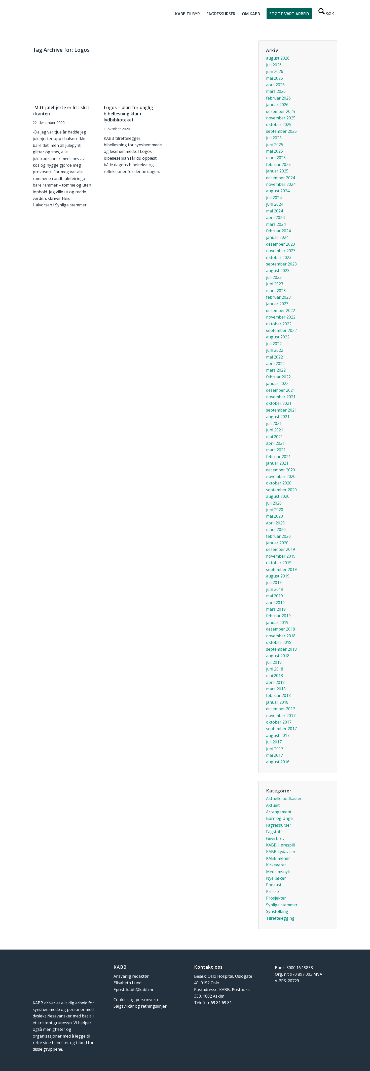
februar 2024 (278, 231)
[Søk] (326, 14)
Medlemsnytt (278, 871)
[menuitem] (187, 14)
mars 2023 (276, 290)
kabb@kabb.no (140, 989)
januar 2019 (277, 622)
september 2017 (281, 728)
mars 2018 (276, 689)
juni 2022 (274, 350)
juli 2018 (274, 662)
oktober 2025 (278, 124)
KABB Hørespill (280, 845)
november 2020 (280, 476)
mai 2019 (274, 596)
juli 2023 (274, 277)
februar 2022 (278, 377)
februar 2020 (278, 536)
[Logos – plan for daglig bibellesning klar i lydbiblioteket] (133, 79)
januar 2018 (277, 702)
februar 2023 (278, 297)
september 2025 (281, 131)
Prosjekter (276, 898)
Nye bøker (276, 878)
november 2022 (280, 317)
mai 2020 (274, 516)
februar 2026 (278, 98)
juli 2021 (274, 423)
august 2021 (277, 416)
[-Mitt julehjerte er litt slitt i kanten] (62, 79)
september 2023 (281, 264)
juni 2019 (274, 589)
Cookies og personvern (136, 999)
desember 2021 (280, 390)
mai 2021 (274, 436)
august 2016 (277, 762)
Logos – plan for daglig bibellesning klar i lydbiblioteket (128, 113)
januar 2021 (277, 463)
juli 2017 (274, 742)
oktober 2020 (278, 483)
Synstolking (277, 911)
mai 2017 (274, 755)
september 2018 (281, 649)
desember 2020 (280, 470)
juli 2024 (274, 197)
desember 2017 (280, 708)
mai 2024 (274, 211)
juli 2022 (274, 343)
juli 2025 (274, 138)
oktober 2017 (278, 722)
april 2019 (275, 602)
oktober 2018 (278, 642)
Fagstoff (274, 831)
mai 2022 (274, 357)
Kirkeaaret (276, 865)
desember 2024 (280, 178)
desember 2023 (280, 244)
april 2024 (275, 217)
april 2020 (275, 523)
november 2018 (280, 636)
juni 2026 (274, 71)
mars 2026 (276, 91)
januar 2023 (277, 303)
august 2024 (277, 191)
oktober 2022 (278, 324)
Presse (272, 891)
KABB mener (278, 858)
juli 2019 (274, 582)
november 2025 (280, 118)
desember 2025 (280, 111)
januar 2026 (277, 104)
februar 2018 (278, 695)
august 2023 (277, 270)
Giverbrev (275, 838)
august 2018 (277, 655)
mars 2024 (276, 224)
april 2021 (275, 443)
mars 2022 (276, 370)
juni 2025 (274, 144)
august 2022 (277, 337)
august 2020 (277, 496)
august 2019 (277, 576)
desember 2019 (280, 549)
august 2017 (277, 735)
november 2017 (280, 715)
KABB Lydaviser (280, 851)
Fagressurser (278, 825)
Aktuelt (273, 805)
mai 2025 (274, 151)
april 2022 (275, 363)
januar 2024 (277, 237)
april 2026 (275, 84)
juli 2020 (274, 503)
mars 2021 (276, 450)
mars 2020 (276, 529)
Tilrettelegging (280, 918)
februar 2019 (278, 615)
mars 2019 (276, 609)
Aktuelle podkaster (284, 798)
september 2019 (281, 569)
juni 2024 (274, 204)
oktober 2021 (278, 403)
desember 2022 (280, 310)
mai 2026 (274, 78)
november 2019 (280, 556)
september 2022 (281, 330)
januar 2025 (277, 171)
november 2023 (280, 250)
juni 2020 (274, 509)
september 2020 (281, 490)
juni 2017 (274, 748)
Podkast (273, 884)
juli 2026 (274, 65)
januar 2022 (277, 383)
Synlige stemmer (282, 905)
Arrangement (278, 812)
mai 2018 (274, 675)
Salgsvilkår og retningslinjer (140, 1006)
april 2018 (275, 682)
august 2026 (277, 58)
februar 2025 (278, 164)
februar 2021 (278, 456)
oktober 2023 (278, 257)
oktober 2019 (278, 562)
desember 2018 (280, 629)
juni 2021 (274, 430)
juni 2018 (274, 669)
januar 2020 (277, 543)
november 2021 (280, 396)
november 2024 (280, 184)
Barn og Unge (279, 818)
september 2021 (281, 410)
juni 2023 (274, 284)
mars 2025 (276, 157)
